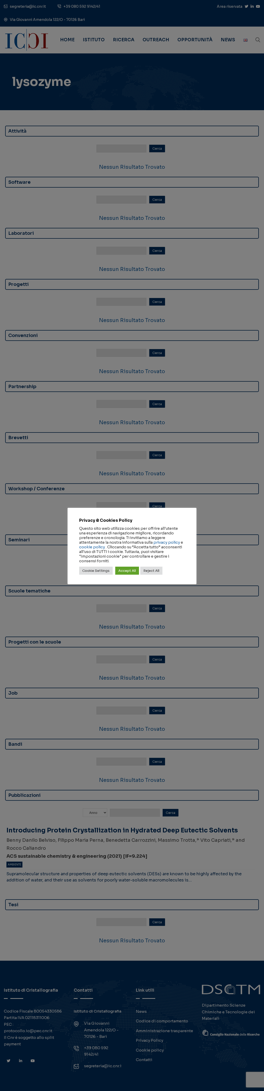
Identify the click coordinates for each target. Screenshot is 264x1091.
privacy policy (166, 542)
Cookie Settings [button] (96, 570)
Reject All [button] (151, 570)
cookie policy (92, 547)
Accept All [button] (127, 570)
